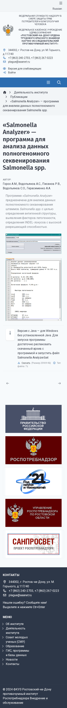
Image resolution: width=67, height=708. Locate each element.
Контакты (12, 664)
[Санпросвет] (33, 544)
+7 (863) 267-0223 (42, 57)
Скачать (26, 363)
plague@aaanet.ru (19, 61)
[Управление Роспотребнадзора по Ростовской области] (33, 513)
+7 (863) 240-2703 (19, 57)
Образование (15, 646)
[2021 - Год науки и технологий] (33, 482)
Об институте (15, 624)
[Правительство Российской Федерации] (33, 419)
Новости (11, 659)
